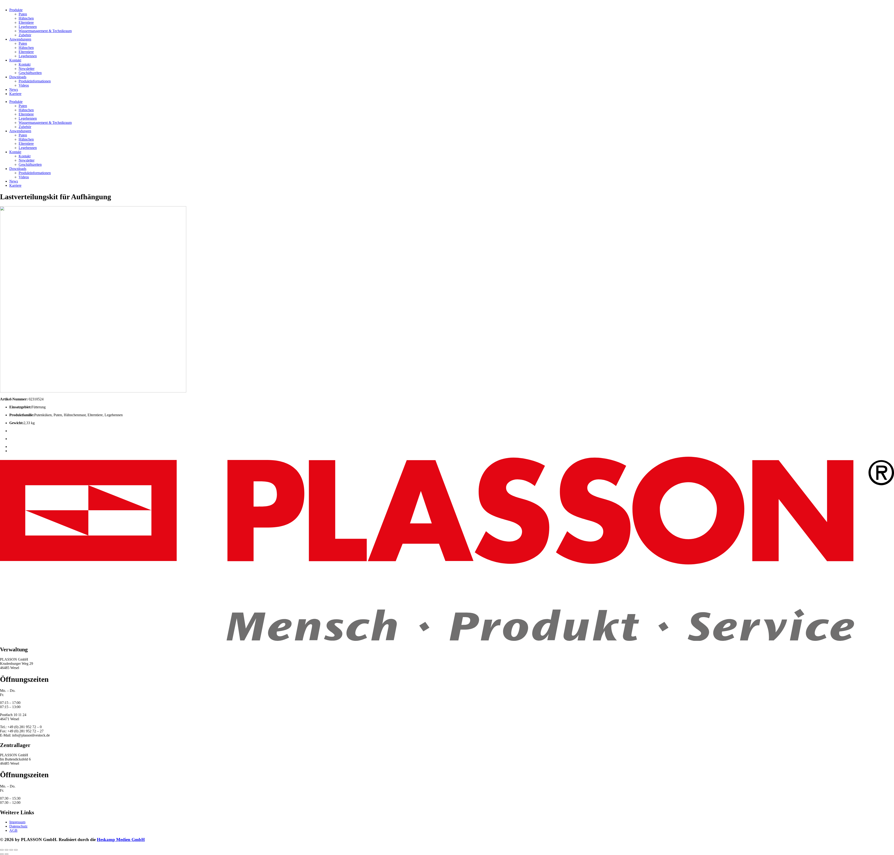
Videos (24, 85)
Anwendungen (20, 39)
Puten (23, 14)
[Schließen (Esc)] (16, 850)
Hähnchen (26, 18)
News (13, 89)
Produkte (16, 10)
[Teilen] (11, 850)
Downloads (17, 77)
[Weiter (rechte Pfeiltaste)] (6, 854)
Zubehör (25, 35)
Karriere (15, 94)
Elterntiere (26, 22)
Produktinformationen (35, 81)
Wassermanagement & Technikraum (45, 31)
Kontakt (15, 60)
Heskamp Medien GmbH (121, 839)
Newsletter (26, 69)
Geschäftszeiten (30, 73)
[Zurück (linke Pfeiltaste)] (2, 854)
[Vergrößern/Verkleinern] (2, 850)
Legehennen (28, 27)
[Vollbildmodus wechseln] (6, 850)
